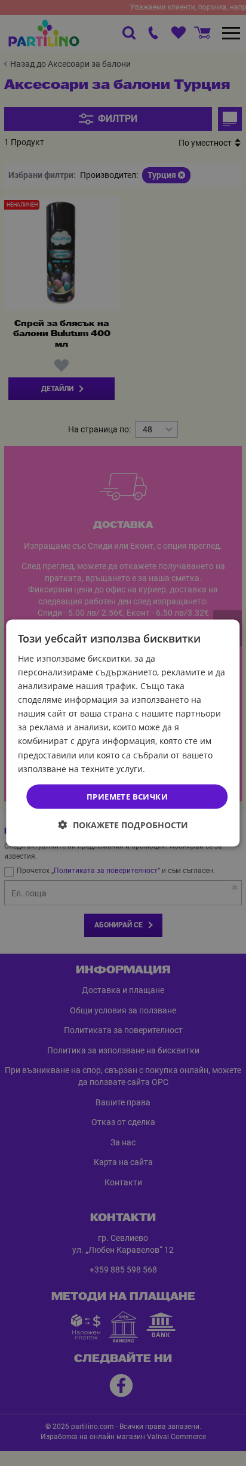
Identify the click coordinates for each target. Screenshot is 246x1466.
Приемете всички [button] (127, 796)
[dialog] (122, 733)
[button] (123, 825)
